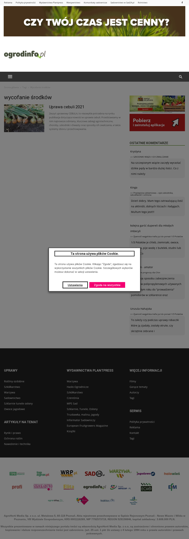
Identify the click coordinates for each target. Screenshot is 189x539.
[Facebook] (182, 2)
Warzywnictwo (73, 2)
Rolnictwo (142, 2)
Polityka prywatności (26, 2)
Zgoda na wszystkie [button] (107, 285)
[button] (180, 77)
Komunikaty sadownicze (95, 2)
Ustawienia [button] (75, 285)
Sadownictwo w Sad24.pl (122, 2)
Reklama (8, 2)
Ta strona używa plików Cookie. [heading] (95, 253)
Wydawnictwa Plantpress (51, 2)
